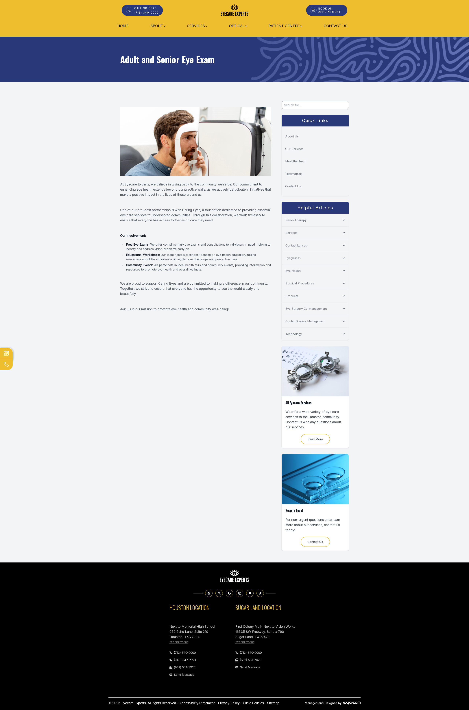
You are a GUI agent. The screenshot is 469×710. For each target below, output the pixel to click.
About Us (292, 136)
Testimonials (293, 174)
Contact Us (335, 26)
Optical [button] (237, 26)
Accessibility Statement (197, 703)
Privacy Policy (229, 703)
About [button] (156, 26)
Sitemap (273, 703)
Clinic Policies (253, 703)
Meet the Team (295, 161)
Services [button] (196, 26)
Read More (315, 439)
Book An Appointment (329, 10)
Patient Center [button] (284, 26)
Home (122, 26)
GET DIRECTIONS (178, 642)
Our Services (294, 149)
